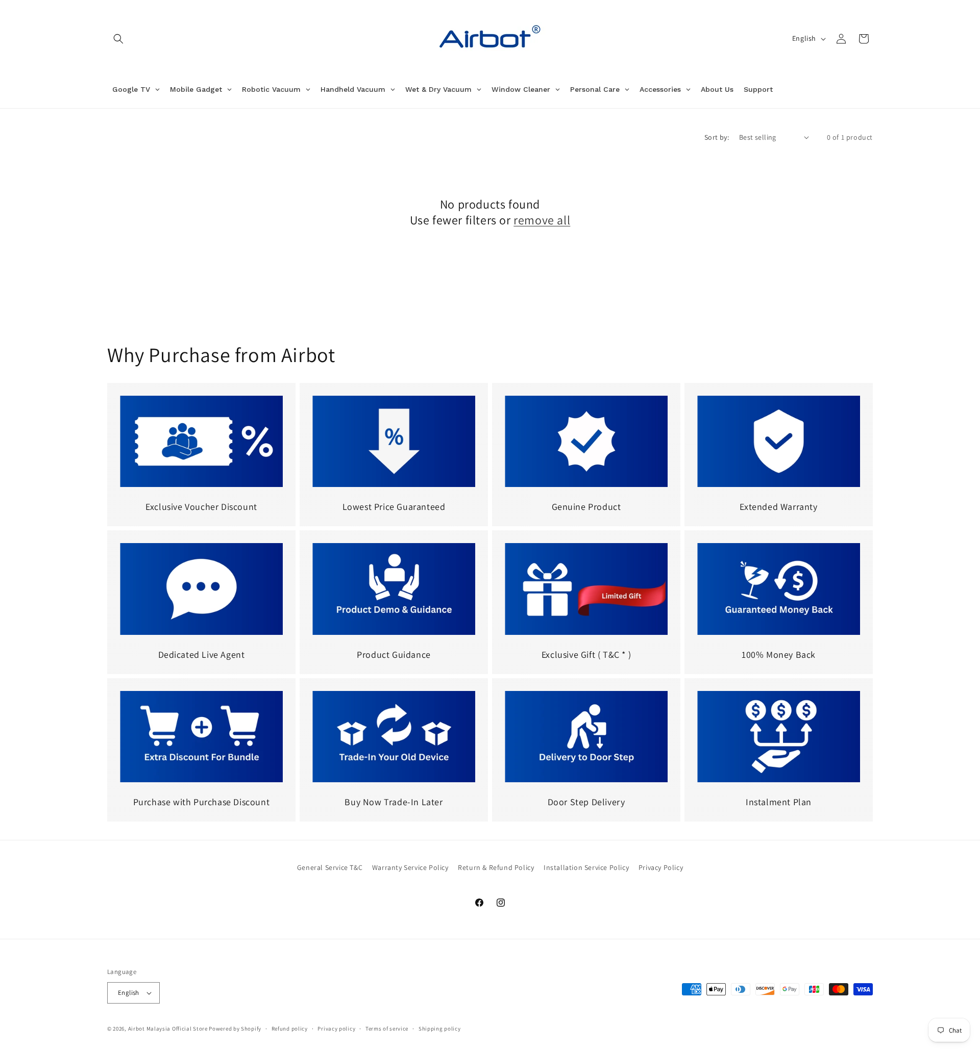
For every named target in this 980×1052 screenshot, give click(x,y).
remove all (541, 220)
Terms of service (386, 1028)
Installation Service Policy (586, 867)
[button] (118, 39)
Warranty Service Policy (410, 867)
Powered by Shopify (235, 1028)
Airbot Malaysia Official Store (168, 1028)
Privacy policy (336, 1028)
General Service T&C (329, 867)
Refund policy (290, 1028)
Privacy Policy (661, 867)
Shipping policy (440, 1028)
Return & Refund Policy (496, 867)
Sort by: (716, 137)
